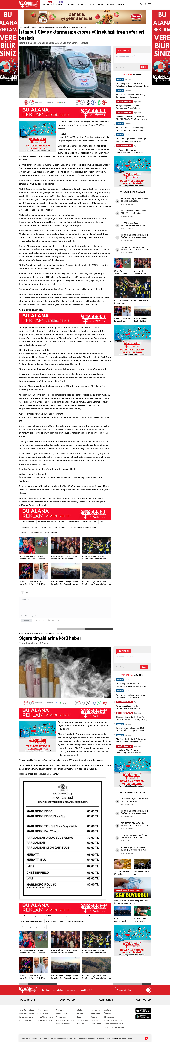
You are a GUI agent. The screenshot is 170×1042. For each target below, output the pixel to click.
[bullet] (52, 620)
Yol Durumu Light (105, 1000)
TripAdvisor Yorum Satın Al (114, 1024)
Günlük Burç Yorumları (65, 1020)
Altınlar (80, 1010)
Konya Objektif (24, 27)
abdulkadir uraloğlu (27, 522)
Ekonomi (82, 4)
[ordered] (49, 620)
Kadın (100, 4)
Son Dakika (47, 4)
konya (102, 522)
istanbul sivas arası (89, 522)
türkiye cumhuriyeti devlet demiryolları (82, 527)
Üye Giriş (107, 1010)
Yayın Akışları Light (45, 1017)
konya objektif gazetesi (29, 527)
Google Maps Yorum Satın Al (115, 1020)
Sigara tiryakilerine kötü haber (31, 921)
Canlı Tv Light (42, 1010)
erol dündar (25, 916)
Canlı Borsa (60, 1010)
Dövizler (80, 1013)
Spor (92, 4)
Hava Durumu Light (27, 1000)
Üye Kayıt (107, 1013)
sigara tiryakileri (86, 916)
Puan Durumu (61, 1017)
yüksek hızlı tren (51, 533)
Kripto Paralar (82, 1020)
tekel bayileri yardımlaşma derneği (33, 927)
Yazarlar (121, 4)
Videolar (110, 4)
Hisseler (80, 1017)
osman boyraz (46, 527)
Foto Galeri (95, 1010)
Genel (34, 27)
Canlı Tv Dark (42, 1013)
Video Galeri (95, 1013)
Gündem (70, 4)
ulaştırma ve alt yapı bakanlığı (31, 533)
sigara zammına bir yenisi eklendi (72, 921)
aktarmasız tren (73, 522)
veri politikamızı (112, 1038)
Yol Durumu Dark (143, 1000)
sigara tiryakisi (51, 921)
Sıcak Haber (96, 1024)
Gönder (26, 620)
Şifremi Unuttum (110, 1017)
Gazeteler (95, 1020)
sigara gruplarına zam (68, 916)
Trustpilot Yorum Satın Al (114, 1027)
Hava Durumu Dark (66, 1000)
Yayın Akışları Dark (44, 1020)
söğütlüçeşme (60, 527)
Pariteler (80, 1024)
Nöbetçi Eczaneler (63, 1024)
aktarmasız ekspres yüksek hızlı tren (51, 522)
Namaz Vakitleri (62, 1013)
